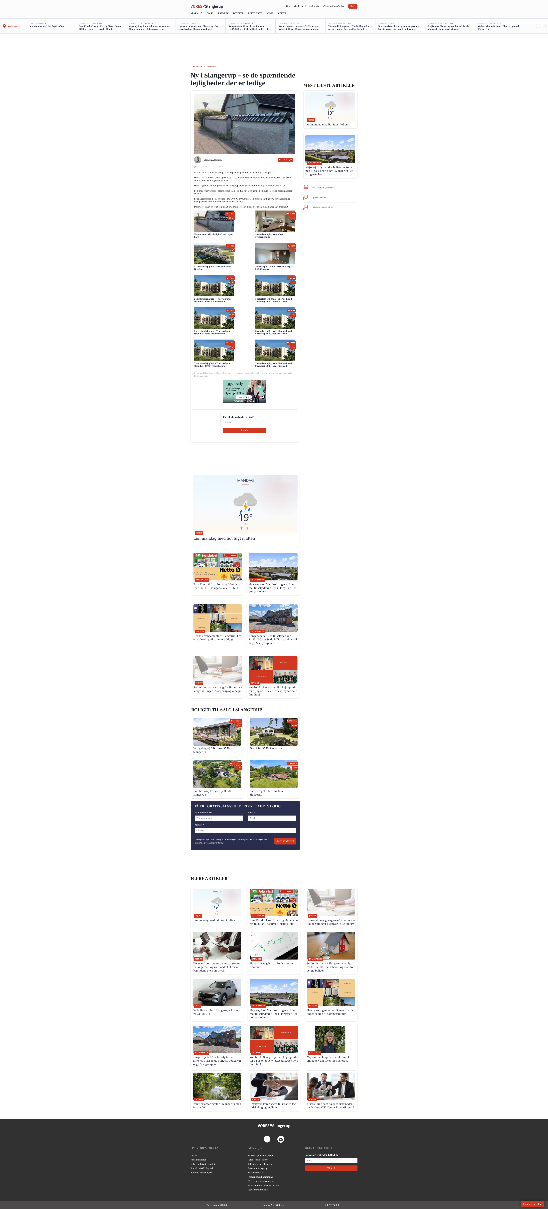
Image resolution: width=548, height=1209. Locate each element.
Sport (269, 13)
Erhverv (223, 13)
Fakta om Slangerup (257, 1168)
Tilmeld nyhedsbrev (533, 1204)
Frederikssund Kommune (260, 1176)
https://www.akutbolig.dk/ (273, 185)
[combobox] (196, 830)
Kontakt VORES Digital (202, 1168)
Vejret (282, 13)
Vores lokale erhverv (258, 1159)
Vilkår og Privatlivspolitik (203, 1164)
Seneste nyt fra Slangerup (260, 1155)
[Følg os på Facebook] (267, 1139)
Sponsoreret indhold (258, 1189)
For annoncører (198, 1159)
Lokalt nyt (255, 13)
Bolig (210, 13)
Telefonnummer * (203, 812)
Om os (194, 1155)
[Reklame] (244, 391)
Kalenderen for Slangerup (260, 1164)
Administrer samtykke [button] (201, 1172)
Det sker (238, 13)
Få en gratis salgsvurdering (261, 1181)
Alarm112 (196, 13)
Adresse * (199, 824)
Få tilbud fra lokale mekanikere (263, 1185)
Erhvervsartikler (255, 1172)
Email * (251, 812)
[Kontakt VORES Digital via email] (280, 1139)
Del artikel (283, 160)
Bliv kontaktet (285, 841)
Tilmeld (353, 6)
